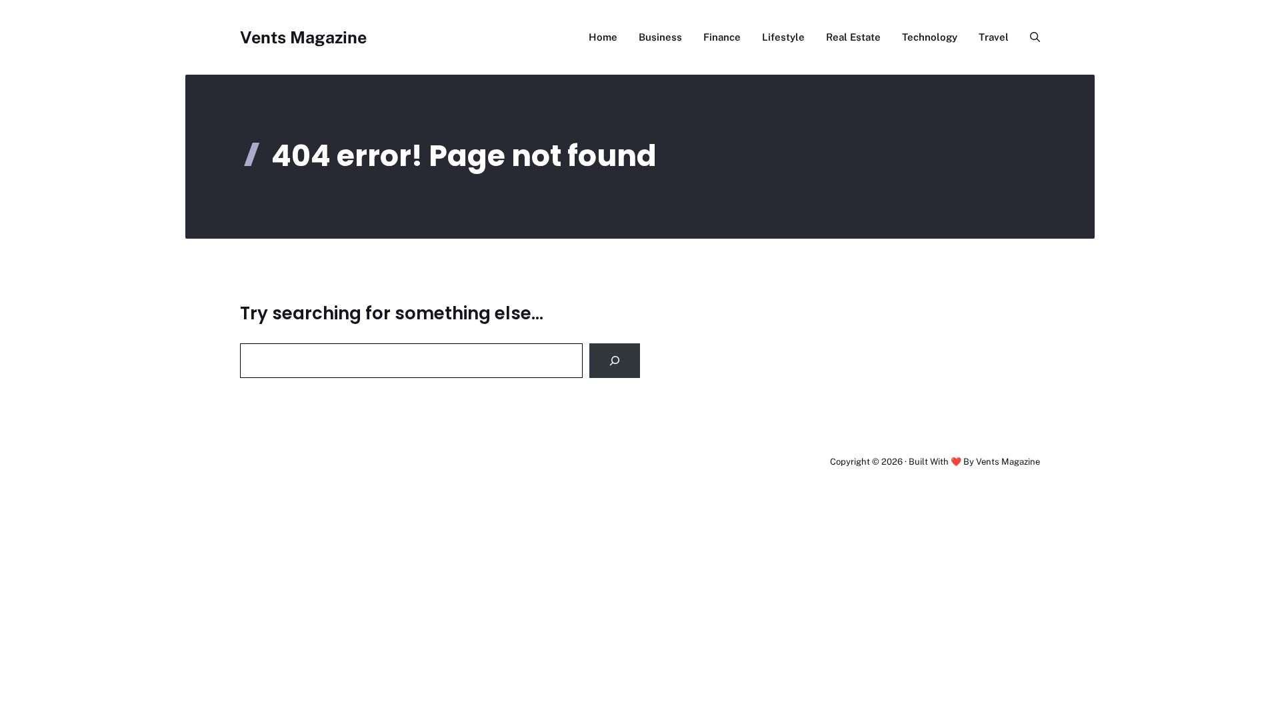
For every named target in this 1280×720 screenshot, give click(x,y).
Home (603, 37)
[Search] (614, 360)
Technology (929, 37)
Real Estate (853, 37)
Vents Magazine (303, 37)
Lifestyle (783, 37)
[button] (1029, 37)
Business (660, 37)
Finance (722, 37)
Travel (994, 37)
